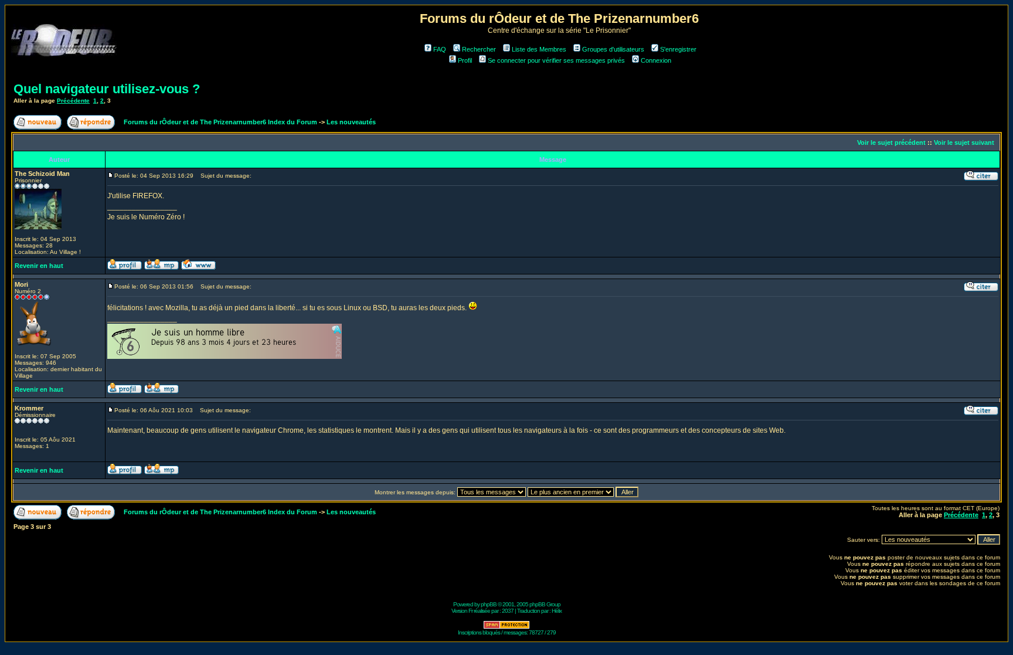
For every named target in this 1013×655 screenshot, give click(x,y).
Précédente (73, 100)
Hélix (557, 611)
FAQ (439, 49)
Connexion (656, 60)
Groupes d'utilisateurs (613, 49)
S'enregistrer (678, 49)
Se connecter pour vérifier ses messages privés (556, 60)
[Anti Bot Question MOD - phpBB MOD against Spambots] (506, 627)
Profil (465, 60)
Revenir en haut (39, 265)
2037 (508, 611)
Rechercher (479, 49)
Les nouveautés (351, 121)
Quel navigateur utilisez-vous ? (106, 89)
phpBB (489, 604)
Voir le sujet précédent (891, 142)
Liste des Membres (539, 49)
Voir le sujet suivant (964, 142)
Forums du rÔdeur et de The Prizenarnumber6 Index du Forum (220, 121)
